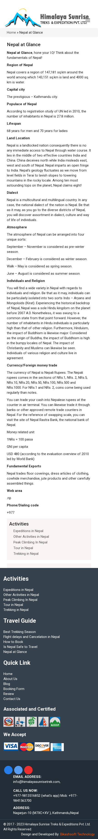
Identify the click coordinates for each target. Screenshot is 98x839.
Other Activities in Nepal (31, 537)
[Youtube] (28, 770)
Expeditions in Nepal (28, 531)
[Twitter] (18, 770)
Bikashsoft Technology (77, 834)
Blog (6, 684)
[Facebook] (8, 770)
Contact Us (11, 699)
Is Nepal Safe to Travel (20, 647)
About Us (10, 679)
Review (8, 694)
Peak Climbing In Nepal (30, 542)
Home (11, 32)
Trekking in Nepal (26, 554)
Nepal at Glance (15, 652)
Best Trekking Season (19, 632)
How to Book (13, 642)
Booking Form (13, 689)
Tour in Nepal (23, 548)
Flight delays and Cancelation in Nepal (31, 637)
